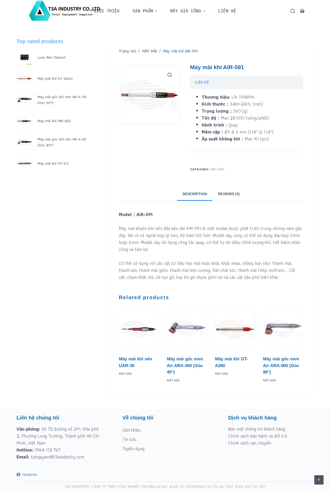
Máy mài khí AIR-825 (54, 121)
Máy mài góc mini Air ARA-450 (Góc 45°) (185, 366)
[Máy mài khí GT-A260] (235, 329)
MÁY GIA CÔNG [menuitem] (185, 10)
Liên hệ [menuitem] (227, 10)
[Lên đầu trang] (319, 480)
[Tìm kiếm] (293, 11)
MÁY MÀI (218, 169)
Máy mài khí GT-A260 (55, 79)
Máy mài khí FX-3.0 (53, 164)
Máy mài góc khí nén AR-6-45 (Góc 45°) (62, 142)
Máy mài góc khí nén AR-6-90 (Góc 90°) (62, 100)
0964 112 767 (47, 450)
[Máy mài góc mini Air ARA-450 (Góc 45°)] (187, 329)
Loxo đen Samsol (51, 57)
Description (195, 194)
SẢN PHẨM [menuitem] (143, 10)
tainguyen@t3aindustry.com (57, 457)
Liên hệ (202, 82)
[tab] (194, 193)
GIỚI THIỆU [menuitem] (107, 10)
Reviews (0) (229, 194)
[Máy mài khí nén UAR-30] (139, 329)
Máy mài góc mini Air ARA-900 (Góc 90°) (281, 366)
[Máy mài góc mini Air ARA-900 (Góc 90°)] (283, 329)
